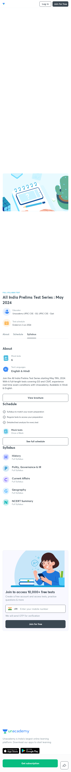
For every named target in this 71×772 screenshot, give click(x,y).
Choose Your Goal (17, 3)
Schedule (18, 334)
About (6, 334)
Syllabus (31, 334)
